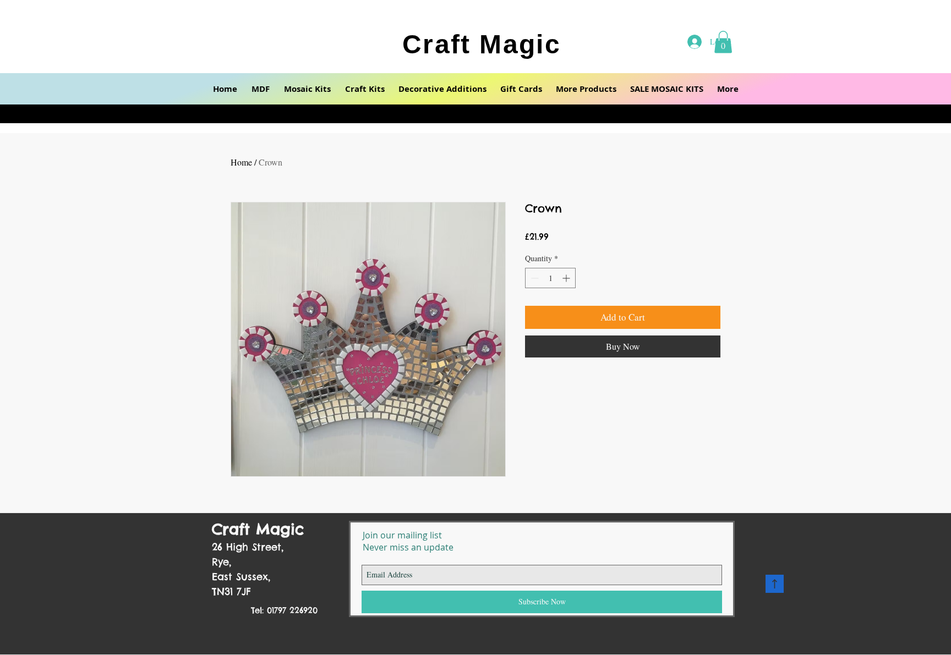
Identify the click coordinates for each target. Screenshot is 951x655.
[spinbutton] (550, 278)
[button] (260, 88)
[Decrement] (533, 278)
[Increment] (567, 278)
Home (241, 162)
